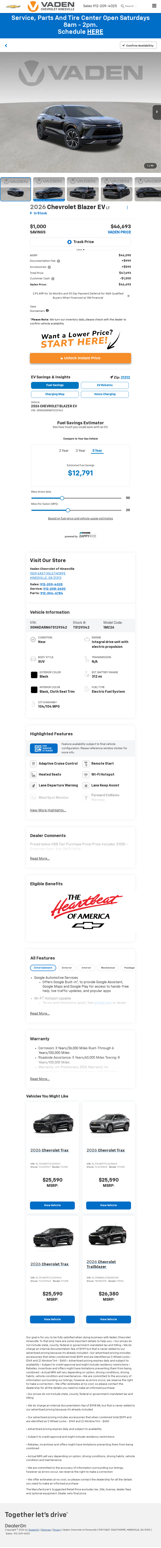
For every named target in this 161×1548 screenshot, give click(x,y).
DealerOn (34, 1530)
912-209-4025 (51, 584)
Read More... (40, 859)
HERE (95, 32)
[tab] (43, 968)
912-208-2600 (54, 588)
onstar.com (103, 1003)
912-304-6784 (51, 593)
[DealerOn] (15, 1525)
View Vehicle (52, 1205)
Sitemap (46, 1530)
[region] (80, 290)
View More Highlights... (48, 810)
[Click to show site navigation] (154, 6)
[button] (6, 45)
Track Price (83, 242)
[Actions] (127, 207)
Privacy (57, 1530)
